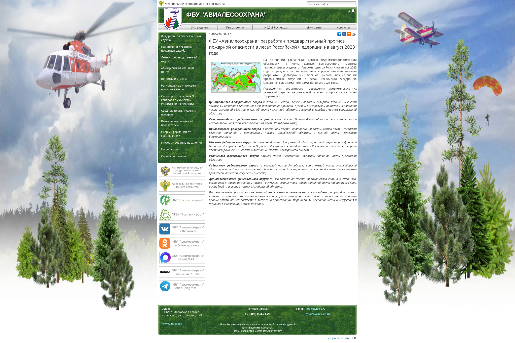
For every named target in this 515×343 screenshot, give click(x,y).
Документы (314, 27)
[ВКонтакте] (344, 35)
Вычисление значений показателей (177, 123)
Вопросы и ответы (174, 79)
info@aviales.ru (315, 308)
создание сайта (338, 338)
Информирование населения (181, 142)
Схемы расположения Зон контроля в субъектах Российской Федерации (179, 100)
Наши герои (169, 149)
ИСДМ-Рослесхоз (276, 27)
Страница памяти (173, 156)
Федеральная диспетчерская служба (181, 38)
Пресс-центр (235, 27)
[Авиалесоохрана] (173, 18)
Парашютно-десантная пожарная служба (177, 48)
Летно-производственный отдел (179, 59)
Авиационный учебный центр (177, 70)
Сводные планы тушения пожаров (178, 112)
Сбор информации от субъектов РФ (176, 134)
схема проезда (172, 323)
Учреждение (200, 27)
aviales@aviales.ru (318, 313)
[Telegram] (339, 35)
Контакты (343, 27)
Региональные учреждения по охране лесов (180, 87)
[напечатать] (354, 35)
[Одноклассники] (349, 35)
